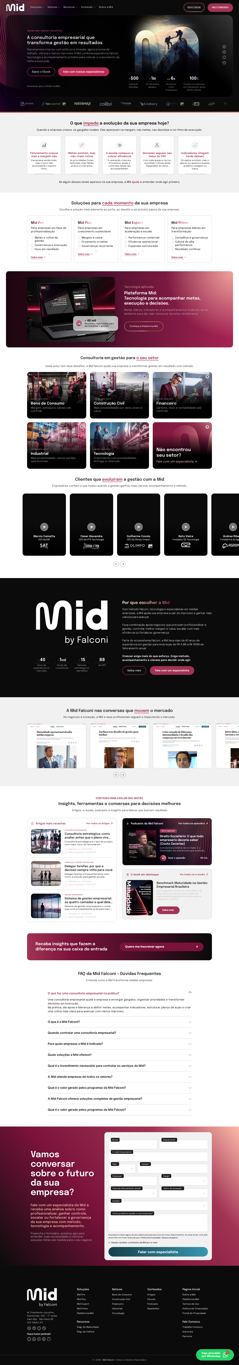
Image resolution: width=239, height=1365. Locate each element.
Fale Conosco (191, 1322)
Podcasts (152, 1304)
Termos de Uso (190, 1304)
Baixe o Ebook (41, 72)
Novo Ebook (194, 8)
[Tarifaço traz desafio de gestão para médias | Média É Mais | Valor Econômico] (119, 745)
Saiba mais (37, 257)
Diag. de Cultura (85, 1332)
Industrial (117, 1309)
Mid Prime (179, 223)
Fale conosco (220, 8)
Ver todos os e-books (192, 875)
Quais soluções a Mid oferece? (70, 1055)
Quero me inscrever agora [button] (144, 946)
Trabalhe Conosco (192, 1327)
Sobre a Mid (188, 1295)
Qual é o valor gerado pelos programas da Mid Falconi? (87, 1087)
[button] (216, 1355)
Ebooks (151, 1299)
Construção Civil (121, 1299)
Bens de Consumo (122, 1295)
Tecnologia (118, 1313)
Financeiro (118, 1304)
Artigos (151, 1295)
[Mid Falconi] (15, 7)
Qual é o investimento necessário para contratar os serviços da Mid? (97, 1066)
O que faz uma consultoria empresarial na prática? (83, 993)
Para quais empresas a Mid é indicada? (75, 1044)
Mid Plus (85, 223)
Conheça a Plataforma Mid (144, 326)
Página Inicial (191, 1289)
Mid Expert (134, 223)
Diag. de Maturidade (88, 1327)
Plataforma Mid (85, 1313)
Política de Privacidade (195, 1309)
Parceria (187, 1336)
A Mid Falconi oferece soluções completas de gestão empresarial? (95, 1098)
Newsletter (153, 1309)
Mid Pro (37, 223)
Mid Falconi (108, 1360)
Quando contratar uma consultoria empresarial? (82, 1033)
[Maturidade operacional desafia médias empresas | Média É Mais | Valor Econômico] (56, 745)
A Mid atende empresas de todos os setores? (80, 1076)
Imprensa (187, 1332)
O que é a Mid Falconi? (64, 1022)
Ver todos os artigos (98, 823)
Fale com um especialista (175, 461)
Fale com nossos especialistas (83, 72)
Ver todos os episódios (191, 823)
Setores (117, 1289)
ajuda (135, 182)
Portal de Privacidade (194, 1313)
